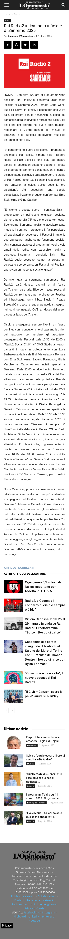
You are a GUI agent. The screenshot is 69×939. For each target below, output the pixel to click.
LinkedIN (34, 916)
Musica (30, 763)
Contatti (19, 900)
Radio (17, 14)
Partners (17, 904)
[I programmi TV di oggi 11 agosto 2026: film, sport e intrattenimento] (13, 799)
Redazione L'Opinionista (20, 36)
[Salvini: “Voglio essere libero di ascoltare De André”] (13, 760)
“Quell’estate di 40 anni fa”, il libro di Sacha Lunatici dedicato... (44, 778)
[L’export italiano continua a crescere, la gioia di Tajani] (13, 742)
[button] (63, 5)
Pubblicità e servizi (23, 896)
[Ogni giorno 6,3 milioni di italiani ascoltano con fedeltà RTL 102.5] (13, 586)
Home (7, 14)
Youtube (34, 920)
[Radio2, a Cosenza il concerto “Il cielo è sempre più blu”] (13, 605)
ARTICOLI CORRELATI (19, 568)
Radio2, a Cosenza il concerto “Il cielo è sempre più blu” (45, 605)
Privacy (29, 908)
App (27, 904)
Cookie (40, 908)
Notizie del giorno (44, 904)
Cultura (30, 786)
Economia (31, 745)
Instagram (48, 912)
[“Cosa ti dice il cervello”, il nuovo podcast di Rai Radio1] (13, 677)
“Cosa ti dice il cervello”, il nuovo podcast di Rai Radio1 (44, 677)
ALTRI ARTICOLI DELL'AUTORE (25, 573)
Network (48, 900)
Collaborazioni (47, 896)
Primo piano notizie (36, 802)
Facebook (29, 912)
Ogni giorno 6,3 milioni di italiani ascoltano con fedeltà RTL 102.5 (43, 586)
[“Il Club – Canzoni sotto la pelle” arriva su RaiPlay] (13, 696)
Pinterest (48, 916)
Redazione (33, 900)
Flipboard (20, 916)
